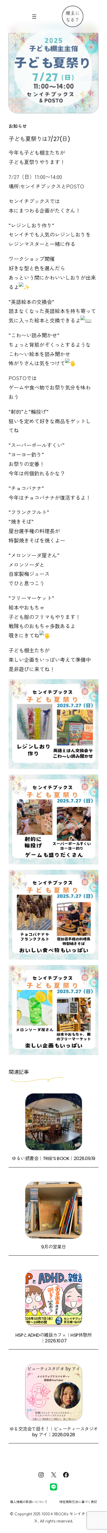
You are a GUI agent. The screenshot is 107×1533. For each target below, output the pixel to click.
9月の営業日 (53, 1247)
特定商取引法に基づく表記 (78, 1501)
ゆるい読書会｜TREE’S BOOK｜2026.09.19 (53, 1158)
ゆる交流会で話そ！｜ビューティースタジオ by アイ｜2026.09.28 (53, 1431)
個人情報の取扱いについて (29, 1501)
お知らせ (18, 125)
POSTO (18, 378)
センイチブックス (29, 201)
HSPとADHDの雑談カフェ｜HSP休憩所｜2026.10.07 (53, 1338)
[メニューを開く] (34, 16)
